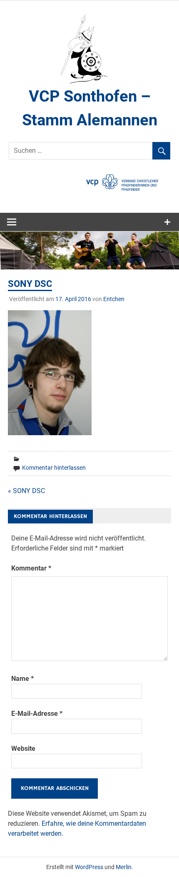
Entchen (113, 299)
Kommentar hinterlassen (54, 467)
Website (23, 748)
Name (22, 679)
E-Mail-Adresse (36, 714)
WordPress (89, 867)
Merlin (124, 867)
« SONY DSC (26, 491)
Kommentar (31, 568)
